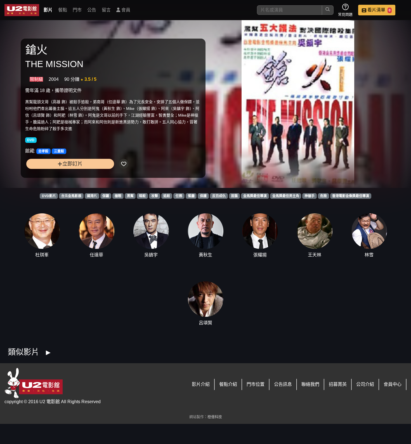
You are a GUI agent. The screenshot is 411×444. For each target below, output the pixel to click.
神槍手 (309, 196)
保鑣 (105, 196)
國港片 (92, 196)
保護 (203, 196)
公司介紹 (365, 384)
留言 (106, 10)
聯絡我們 (310, 384)
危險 (323, 196)
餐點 (62, 10)
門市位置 (255, 384)
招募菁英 (338, 384)
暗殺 (142, 196)
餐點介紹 (228, 384)
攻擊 (154, 196)
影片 (48, 10)
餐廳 (191, 196)
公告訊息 (283, 384)
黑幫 (130, 196)
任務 (179, 196)
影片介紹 (201, 384)
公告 (91, 10)
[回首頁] (21, 10)
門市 (77, 10)
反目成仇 (219, 196)
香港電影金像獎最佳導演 (350, 196)
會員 (125, 10)
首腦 (234, 196)
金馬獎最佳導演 (255, 196)
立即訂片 (72, 164)
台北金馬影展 (71, 196)
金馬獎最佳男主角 (285, 196)
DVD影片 (49, 196)
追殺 (166, 196)
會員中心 (392, 384)
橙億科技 (214, 417)
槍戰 (118, 196)
